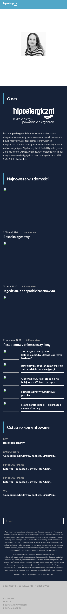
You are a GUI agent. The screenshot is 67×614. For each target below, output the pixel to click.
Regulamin (8, 598)
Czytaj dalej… (22, 159)
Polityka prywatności (15, 605)
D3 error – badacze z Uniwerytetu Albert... (27, 468)
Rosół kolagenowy (14, 442)
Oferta (7, 602)
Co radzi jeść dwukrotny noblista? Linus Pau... (29, 455)
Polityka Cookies (12, 608)
